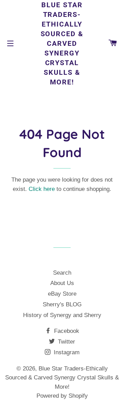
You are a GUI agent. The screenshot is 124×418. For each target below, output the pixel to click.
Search (62, 272)
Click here (42, 189)
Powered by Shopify (62, 395)
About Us (62, 283)
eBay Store (62, 293)
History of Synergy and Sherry (62, 315)
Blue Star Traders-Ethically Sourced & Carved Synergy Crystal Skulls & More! (62, 43)
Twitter (65, 341)
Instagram (66, 352)
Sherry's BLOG (62, 304)
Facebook (65, 331)
